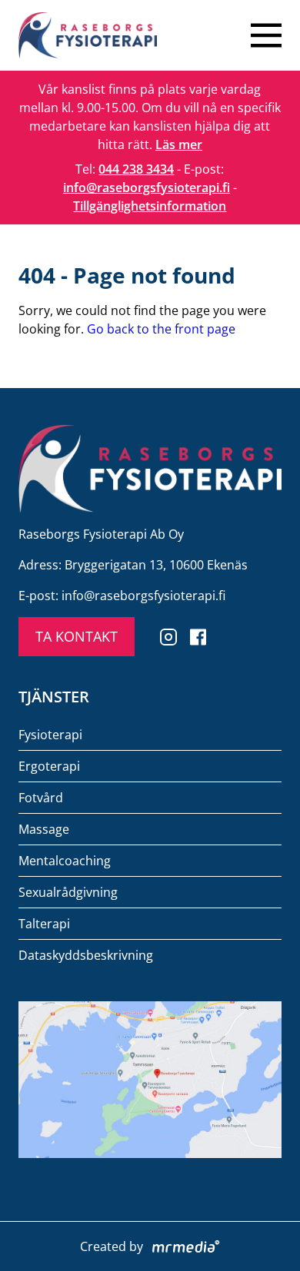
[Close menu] (266, 35)
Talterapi (44, 923)
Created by (111, 1246)
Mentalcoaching (64, 860)
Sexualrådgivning (68, 892)
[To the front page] (87, 35)
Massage (43, 829)
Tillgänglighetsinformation (149, 205)
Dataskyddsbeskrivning (85, 955)
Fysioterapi (50, 734)
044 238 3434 (136, 169)
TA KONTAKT (76, 636)
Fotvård (40, 797)
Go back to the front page (161, 328)
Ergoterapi (49, 766)
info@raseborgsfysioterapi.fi (146, 187)
